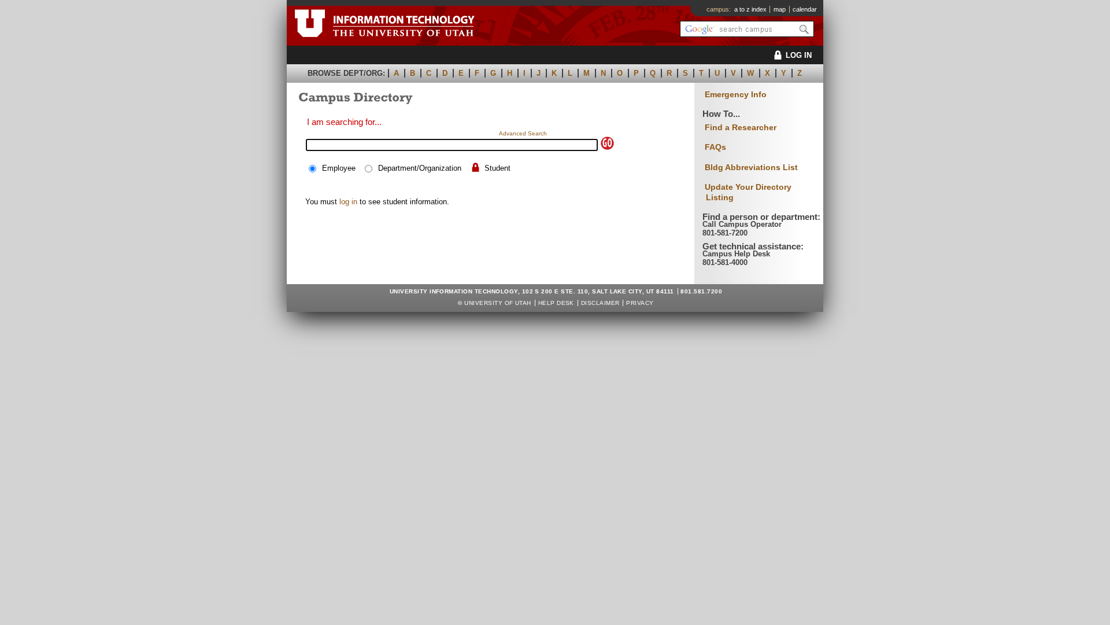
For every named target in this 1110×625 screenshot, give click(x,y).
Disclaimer (600, 303)
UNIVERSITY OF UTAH (497, 303)
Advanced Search (523, 133)
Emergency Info (736, 94)
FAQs (715, 147)
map (780, 9)
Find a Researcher (740, 127)
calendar (805, 9)
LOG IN (799, 55)
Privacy (639, 303)
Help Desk (556, 303)
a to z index (750, 9)
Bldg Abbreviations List (751, 167)
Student (497, 168)
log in (348, 201)
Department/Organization (419, 168)
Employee (339, 168)
